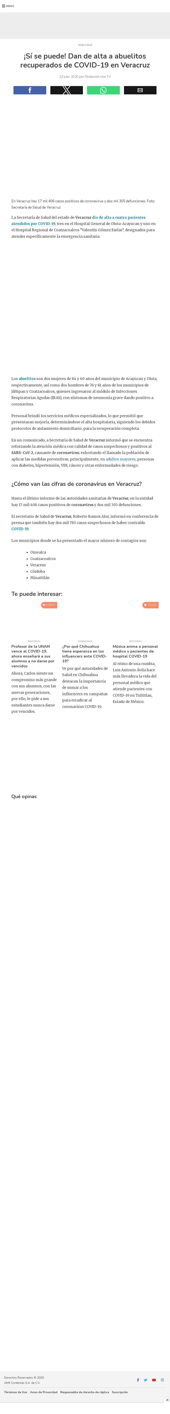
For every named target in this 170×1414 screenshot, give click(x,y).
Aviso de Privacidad (43, 1392)
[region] (85, 24)
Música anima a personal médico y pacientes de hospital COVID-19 (135, 651)
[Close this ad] (167, 1400)
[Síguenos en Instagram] (162, 1380)
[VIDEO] (34, 635)
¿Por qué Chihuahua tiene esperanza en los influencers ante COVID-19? (84, 654)
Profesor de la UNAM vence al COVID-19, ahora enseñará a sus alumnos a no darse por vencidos (32, 656)
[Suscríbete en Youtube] (154, 1380)
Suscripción (120, 1392)
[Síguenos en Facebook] (138, 1380)
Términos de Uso (15, 1392)
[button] (8, 6)
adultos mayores (121, 459)
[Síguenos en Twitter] (145, 1380)
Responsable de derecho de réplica (84, 1392)
